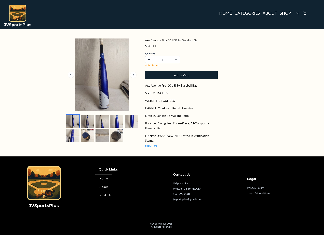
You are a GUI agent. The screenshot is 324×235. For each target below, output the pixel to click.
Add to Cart (181, 75)
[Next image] (133, 75)
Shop (285, 13)
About (270, 13)
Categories (247, 13)
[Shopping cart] (304, 13)
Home (225, 13)
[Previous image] (71, 75)
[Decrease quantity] (149, 59)
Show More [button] (151, 145)
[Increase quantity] (176, 59)
